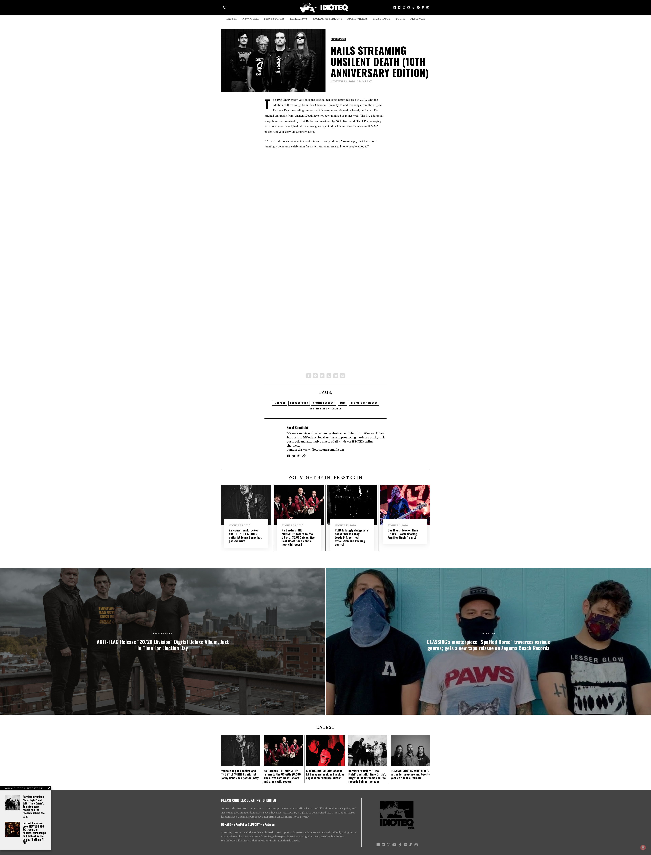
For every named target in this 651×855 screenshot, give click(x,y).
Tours (400, 18)
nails (343, 403)
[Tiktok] (414, 7)
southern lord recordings (325, 408)
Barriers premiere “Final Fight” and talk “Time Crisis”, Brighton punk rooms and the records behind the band (34, 806)
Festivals (417, 18)
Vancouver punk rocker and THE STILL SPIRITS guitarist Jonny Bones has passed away (245, 535)
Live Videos (381, 18)
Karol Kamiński (297, 427)
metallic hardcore (323, 403)
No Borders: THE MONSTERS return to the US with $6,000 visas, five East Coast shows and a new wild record (298, 537)
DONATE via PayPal (232, 824)
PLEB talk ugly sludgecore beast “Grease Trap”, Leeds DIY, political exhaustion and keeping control (351, 537)
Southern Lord (305, 131)
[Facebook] (395, 7)
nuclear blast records (364, 403)
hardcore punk (299, 403)
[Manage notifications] (643, 847)
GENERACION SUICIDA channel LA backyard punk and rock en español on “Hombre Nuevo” (325, 774)
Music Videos (357, 18)
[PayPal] (423, 7)
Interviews (298, 18)
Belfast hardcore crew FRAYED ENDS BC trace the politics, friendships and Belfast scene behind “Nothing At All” (34, 833)
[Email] (427, 7)
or (246, 824)
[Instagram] (404, 7)
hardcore (279, 403)
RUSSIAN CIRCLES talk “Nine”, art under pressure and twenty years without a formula (410, 774)
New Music (250, 18)
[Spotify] (418, 7)
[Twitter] (399, 7)
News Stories (274, 18)
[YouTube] (408, 7)
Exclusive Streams (327, 18)
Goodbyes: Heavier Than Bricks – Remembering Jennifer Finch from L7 (403, 533)
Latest (231, 18)
